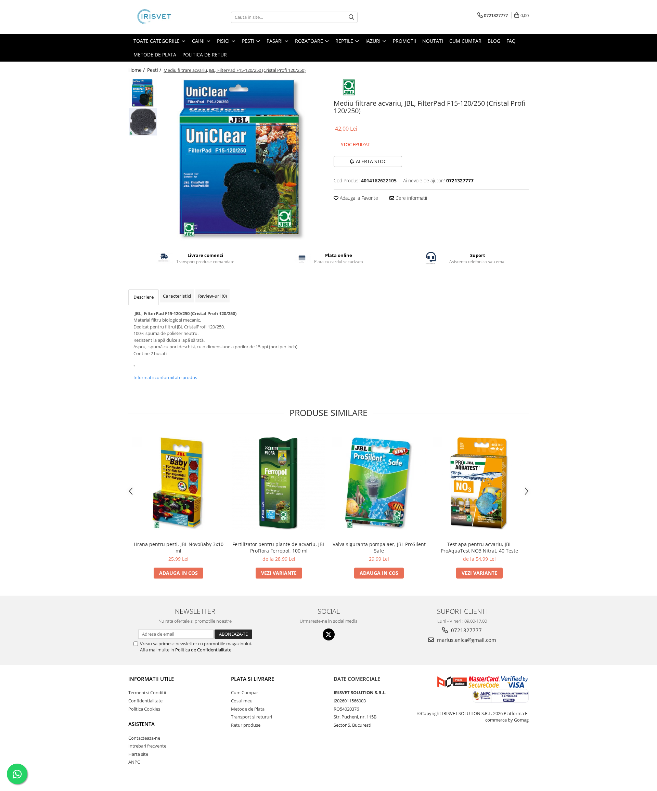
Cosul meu (242, 701)
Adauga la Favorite (358, 198)
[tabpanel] (242, 160)
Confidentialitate (145, 701)
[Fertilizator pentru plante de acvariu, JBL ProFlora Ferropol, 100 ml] (278, 483)
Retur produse (245, 725)
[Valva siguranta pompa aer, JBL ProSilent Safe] (379, 483)
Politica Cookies (144, 709)
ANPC (134, 762)
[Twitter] (329, 634)
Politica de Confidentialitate (203, 650)
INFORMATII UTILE (151, 678)
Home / (137, 70)
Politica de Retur (204, 54)
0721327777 (466, 630)
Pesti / (155, 70)
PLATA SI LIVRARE (252, 678)
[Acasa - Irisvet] (162, 17)
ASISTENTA (141, 724)
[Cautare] (351, 17)
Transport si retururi (251, 717)
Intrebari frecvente (147, 746)
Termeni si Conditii (147, 692)
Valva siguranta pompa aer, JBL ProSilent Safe (379, 547)
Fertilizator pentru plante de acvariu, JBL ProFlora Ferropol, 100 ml (278, 547)
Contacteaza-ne (144, 738)
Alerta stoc (371, 161)
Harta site (138, 754)
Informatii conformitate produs (165, 377)
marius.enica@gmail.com (466, 639)
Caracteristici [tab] (177, 296)
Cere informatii (410, 198)
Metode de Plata (154, 54)
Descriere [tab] (143, 297)
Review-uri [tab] (212, 296)
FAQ (511, 41)
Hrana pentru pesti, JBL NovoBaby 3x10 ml (178, 547)
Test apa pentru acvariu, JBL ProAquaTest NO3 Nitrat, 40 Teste (479, 547)
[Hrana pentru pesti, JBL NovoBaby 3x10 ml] (178, 483)
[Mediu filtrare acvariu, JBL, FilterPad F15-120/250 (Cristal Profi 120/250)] (242, 160)
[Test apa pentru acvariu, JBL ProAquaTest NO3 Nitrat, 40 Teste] (479, 483)
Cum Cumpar (244, 692)
